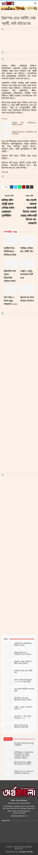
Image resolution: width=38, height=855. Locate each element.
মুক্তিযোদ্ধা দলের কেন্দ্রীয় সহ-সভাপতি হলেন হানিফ (22, 763)
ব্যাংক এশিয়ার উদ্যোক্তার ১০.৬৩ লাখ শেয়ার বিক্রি (23, 681)
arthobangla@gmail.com (19, 816)
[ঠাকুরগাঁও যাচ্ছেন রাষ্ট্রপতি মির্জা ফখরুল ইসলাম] (8, 664)
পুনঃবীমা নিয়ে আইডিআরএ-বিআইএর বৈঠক (24, 124)
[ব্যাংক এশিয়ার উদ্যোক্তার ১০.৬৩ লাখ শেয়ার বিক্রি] (8, 682)
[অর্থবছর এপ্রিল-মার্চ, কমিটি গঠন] (27, 240)
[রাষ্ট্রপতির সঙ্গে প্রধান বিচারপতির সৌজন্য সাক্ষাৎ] (11, 263)
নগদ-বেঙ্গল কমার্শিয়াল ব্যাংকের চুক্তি (24, 690)
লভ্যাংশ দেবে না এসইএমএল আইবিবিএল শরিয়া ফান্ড (23, 772)
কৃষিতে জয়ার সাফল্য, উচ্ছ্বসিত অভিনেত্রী (21, 726)
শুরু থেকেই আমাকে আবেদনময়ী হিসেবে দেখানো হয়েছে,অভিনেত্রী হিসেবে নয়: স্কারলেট (29, 211)
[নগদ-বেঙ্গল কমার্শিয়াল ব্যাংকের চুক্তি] (8, 691)
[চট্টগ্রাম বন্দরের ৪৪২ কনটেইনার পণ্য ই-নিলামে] (6, 134)
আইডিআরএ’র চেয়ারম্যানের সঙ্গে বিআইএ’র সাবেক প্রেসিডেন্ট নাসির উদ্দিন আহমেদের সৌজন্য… (23, 755)
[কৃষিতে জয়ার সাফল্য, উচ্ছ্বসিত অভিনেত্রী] (8, 727)
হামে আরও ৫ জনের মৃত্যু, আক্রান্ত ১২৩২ (22, 717)
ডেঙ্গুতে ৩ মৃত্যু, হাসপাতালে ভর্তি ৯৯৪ (23, 708)
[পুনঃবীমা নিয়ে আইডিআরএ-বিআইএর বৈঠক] (6, 125)
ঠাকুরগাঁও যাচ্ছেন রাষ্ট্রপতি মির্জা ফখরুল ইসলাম (22, 662)
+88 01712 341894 (19, 813)
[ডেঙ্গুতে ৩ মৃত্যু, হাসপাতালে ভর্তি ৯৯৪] (27, 263)
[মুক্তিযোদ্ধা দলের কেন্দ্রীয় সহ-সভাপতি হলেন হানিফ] (8, 764)
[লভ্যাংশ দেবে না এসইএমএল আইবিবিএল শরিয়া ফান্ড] (8, 773)
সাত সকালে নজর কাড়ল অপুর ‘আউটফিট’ (23, 744)
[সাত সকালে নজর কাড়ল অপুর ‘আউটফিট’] (8, 745)
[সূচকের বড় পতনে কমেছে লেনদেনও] (27, 290)
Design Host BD (26, 852)
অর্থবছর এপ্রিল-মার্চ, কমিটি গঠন (23, 671)
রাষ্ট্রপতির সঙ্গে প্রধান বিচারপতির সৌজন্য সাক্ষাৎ (22, 699)
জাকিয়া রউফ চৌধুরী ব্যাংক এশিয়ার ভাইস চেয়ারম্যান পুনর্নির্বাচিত (8, 207)
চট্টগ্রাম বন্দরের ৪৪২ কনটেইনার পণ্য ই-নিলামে (24, 133)
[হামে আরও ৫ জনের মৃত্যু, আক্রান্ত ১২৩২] (11, 290)
